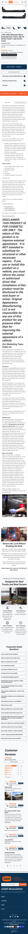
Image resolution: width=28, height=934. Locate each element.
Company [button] (4, 901)
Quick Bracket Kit (8, 207)
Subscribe (23, 884)
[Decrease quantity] (2, 62)
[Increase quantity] (7, 62)
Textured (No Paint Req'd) (9, 58)
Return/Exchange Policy (8, 216)
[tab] (7, 102)
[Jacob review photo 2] (17, 796)
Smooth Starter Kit (9, 208)
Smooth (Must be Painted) (9, 55)
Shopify (11, 923)
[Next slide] (26, 28)
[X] (13, 916)
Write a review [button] (14, 761)
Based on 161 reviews (10, 759)
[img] (12, 782)
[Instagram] (15, 916)
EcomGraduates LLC (14, 924)
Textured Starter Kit (9, 210)
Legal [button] (3, 909)
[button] (2, 2)
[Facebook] (10, 916)
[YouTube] (17, 916)
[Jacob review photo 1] (8, 796)
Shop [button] (3, 896)
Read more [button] (7, 822)
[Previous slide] (2, 28)
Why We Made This (14, 72)
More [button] (2, 905)
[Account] (6, 2)
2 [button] (10, 865)
